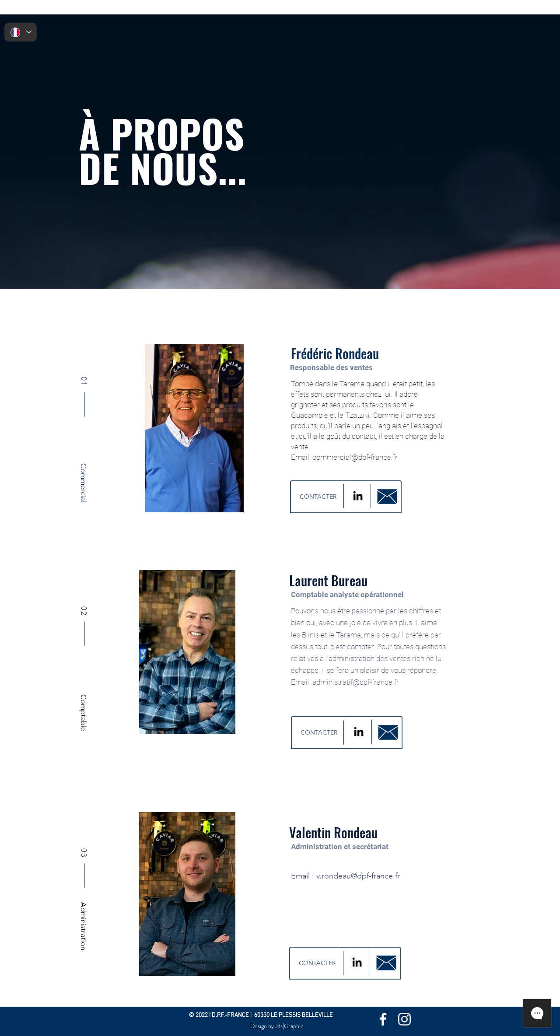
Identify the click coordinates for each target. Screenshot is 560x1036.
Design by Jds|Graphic (276, 1026)
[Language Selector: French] (20, 32)
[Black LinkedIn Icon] (357, 495)
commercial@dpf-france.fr (355, 457)
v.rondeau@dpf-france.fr (358, 876)
